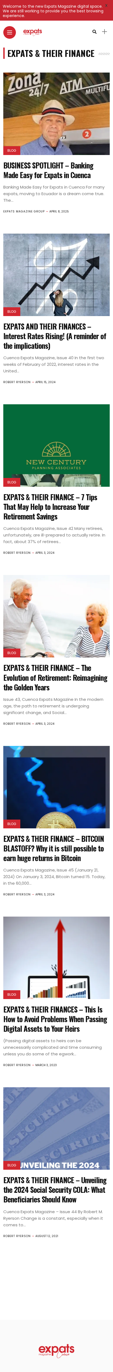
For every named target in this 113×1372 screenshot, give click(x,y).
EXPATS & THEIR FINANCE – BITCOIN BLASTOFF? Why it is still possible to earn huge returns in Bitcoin (53, 848)
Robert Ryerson (17, 382)
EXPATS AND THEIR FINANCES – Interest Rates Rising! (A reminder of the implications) (54, 336)
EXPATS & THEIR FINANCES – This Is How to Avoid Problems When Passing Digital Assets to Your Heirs (55, 1019)
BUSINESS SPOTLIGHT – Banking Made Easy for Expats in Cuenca (48, 170)
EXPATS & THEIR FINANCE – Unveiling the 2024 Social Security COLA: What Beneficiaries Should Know (54, 1189)
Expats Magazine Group (24, 211)
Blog (11, 150)
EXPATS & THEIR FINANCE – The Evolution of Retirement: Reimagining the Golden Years (55, 677)
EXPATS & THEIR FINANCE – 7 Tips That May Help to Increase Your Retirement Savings (50, 506)
